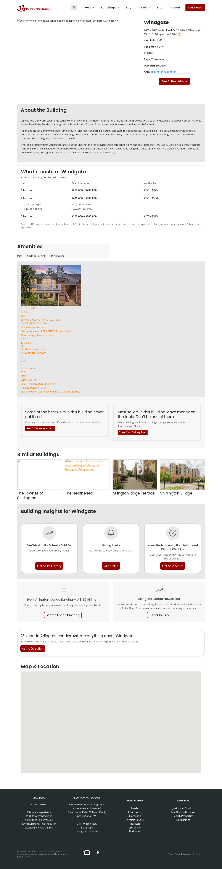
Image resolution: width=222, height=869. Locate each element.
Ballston (135, 823)
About (176, 7)
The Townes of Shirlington (30, 495)
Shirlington (135, 831)
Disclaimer (187, 854)
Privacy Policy (174, 854)
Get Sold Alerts (172, 566)
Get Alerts (111, 566)
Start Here (195, 7)
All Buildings (183, 820)
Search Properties (183, 816)
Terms (197, 854)
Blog (160, 7)
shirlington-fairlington (163, 71)
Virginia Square (135, 820)
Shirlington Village (176, 493)
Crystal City (135, 827)
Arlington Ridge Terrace (134, 493)
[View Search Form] (74, 7)
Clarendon (135, 816)
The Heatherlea (79, 493)
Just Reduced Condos (183, 812)
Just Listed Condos (183, 808)
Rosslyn (135, 808)
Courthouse (135, 812)
